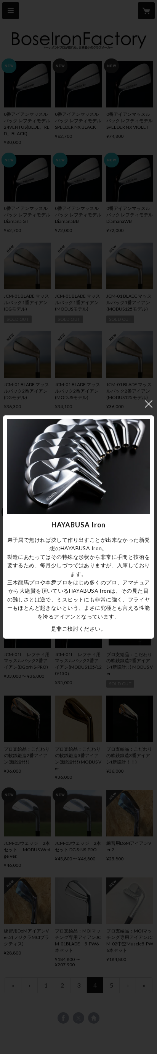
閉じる (148, 404)
